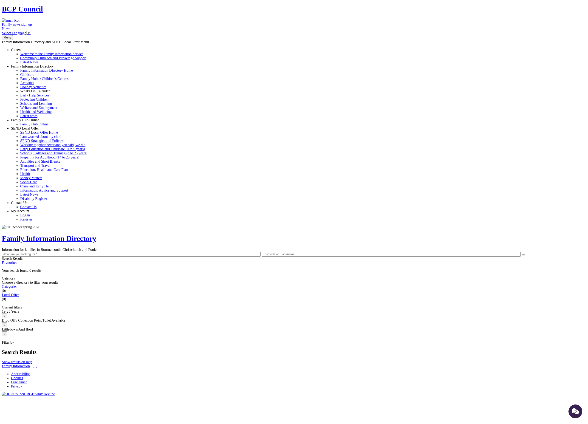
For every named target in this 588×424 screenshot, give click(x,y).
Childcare (27, 74)
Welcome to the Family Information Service (51, 54)
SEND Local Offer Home (39, 132)
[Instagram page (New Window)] (36, 366)
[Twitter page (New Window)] (33, 366)
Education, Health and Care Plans (44, 170)
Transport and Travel (35, 165)
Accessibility (20, 374)
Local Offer (10, 295)
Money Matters (31, 178)
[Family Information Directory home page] (28, 394)
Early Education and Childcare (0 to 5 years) (52, 149)
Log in (25, 215)
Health (25, 174)
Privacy (16, 386)
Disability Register (33, 199)
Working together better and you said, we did (52, 145)
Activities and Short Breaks (40, 161)
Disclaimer (19, 382)
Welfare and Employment (38, 108)
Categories (9, 286)
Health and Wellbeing (36, 112)
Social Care (28, 182)
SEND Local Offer (49, 163)
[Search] (523, 255)
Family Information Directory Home (46, 70)
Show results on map (17, 362)
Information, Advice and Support (44, 190)
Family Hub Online (29, 122)
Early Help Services (34, 95)
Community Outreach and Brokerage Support (53, 58)
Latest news (28, 116)
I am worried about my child (40, 137)
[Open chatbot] (575, 411)
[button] (294, 271)
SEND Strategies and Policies (41, 141)
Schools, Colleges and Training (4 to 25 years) (53, 153)
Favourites (9, 263)
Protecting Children (34, 99)
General (48, 56)
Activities (27, 83)
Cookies (17, 378)
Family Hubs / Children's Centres (44, 79)
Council (22, 9)
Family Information (16, 366)
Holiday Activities (33, 87)
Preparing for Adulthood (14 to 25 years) (49, 157)
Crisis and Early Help (35, 186)
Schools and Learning (36, 103)
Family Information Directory (42, 91)
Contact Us (24, 205)
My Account (21, 215)
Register (26, 219)
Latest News (29, 62)
